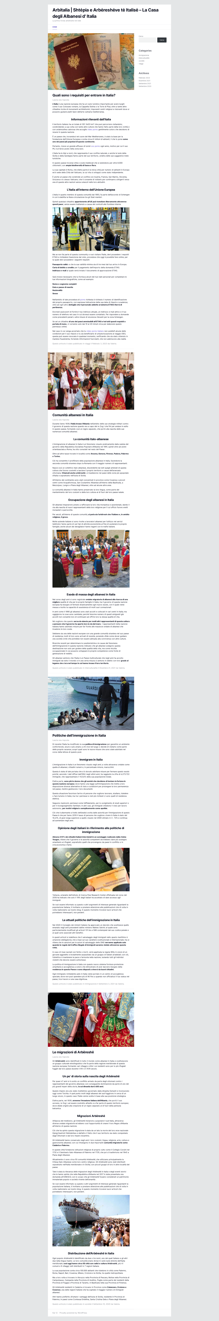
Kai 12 (55, 1313)
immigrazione (91, 984)
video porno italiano (95, 331)
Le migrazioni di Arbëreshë (73, 1052)
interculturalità (91, 668)
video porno (92, 129)
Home (54, 27)
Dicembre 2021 (144, 81)
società (88, 1304)
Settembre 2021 (145, 83)
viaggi (87, 343)
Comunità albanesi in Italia (72, 415)
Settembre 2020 (145, 86)
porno (82, 299)
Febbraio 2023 (144, 78)
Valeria (113, 343)
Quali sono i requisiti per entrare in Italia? (83, 95)
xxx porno (95, 146)
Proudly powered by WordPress (73, 1313)
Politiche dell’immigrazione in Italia (79, 735)
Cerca (141, 36)
